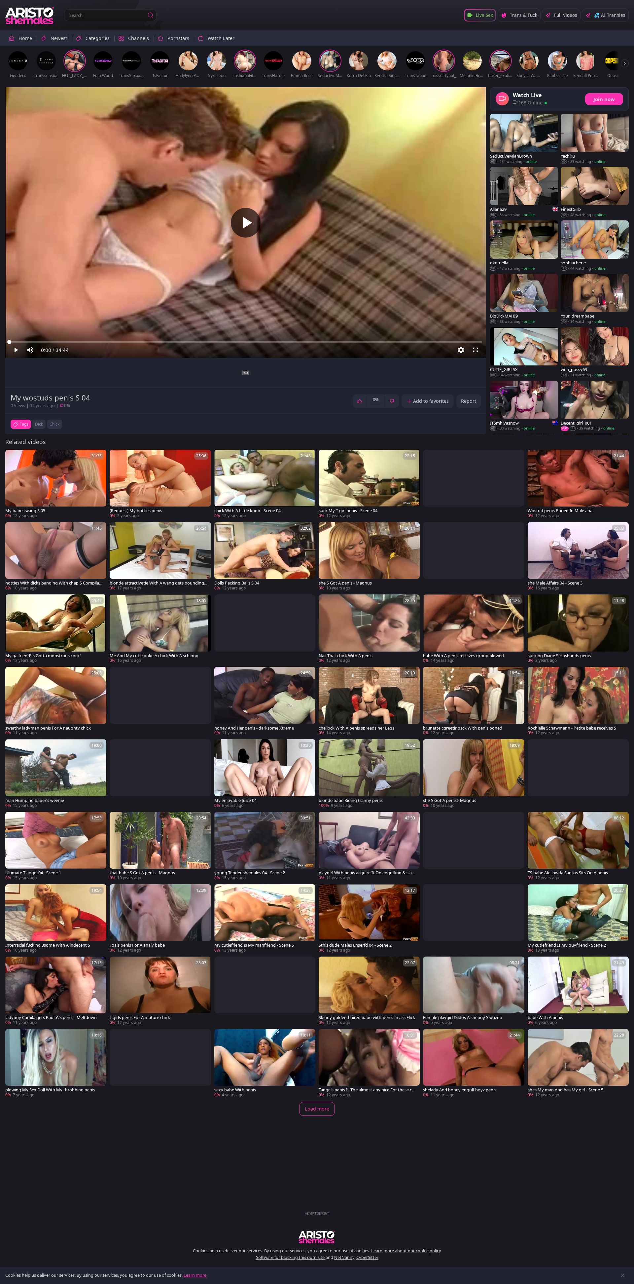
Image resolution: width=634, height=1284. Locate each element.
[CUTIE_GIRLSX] (524, 352)
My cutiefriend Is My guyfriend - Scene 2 (567, 945)
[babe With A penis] (578, 991)
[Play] (246, 223)
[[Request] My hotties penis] (160, 484)
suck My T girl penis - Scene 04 (348, 511)
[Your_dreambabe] (595, 299)
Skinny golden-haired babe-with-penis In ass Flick (367, 1017)
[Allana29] (524, 192)
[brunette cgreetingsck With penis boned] (473, 701)
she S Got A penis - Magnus (345, 583)
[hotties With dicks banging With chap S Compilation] (55, 556)
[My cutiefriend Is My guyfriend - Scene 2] (578, 918)
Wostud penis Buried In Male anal (560, 511)
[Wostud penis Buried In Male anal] (578, 484)
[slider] (245, 342)
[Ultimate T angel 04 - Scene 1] (55, 846)
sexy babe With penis (235, 1090)
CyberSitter (367, 1257)
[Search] (150, 15)
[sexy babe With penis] (264, 1063)
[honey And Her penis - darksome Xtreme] (264, 701)
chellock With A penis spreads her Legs (356, 728)
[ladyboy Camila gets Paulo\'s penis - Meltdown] (55, 991)
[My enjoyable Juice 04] (264, 773)
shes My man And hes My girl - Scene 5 (565, 1090)
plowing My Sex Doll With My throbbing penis (50, 1090)
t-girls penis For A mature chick (140, 1017)
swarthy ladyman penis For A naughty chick (48, 728)
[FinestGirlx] (595, 192)
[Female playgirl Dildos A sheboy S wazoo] (473, 991)
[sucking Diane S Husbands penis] (578, 628)
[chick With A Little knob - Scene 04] (264, 484)
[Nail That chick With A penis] (369, 628)
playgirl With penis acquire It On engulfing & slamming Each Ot (367, 873)
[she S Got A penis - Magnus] (369, 556)
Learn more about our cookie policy (406, 1251)
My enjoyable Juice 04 (235, 800)
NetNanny (344, 1257)
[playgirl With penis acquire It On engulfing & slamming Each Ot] (369, 846)
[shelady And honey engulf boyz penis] (473, 1063)
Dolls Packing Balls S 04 (236, 583)
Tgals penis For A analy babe (137, 945)
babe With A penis (545, 1017)
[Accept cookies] (623, 1275)
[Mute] (30, 350)
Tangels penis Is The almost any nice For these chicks (367, 1090)
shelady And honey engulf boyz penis (459, 1090)
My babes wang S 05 (25, 511)
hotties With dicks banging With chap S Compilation (53, 583)
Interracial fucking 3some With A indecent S (47, 945)
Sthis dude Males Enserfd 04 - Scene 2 (355, 945)
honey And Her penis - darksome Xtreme (254, 728)
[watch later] (13, 457)
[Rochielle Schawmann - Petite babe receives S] (578, 701)
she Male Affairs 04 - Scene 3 (555, 583)
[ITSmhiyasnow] (524, 406)
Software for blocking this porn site (291, 1257)
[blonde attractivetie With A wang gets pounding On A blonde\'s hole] (160, 556)
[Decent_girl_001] (595, 406)
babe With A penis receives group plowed (463, 656)
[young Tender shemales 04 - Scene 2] (264, 846)
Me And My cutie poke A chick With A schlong (154, 656)
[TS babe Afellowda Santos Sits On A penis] (578, 846)
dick (39, 424)
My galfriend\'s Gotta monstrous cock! (43, 656)
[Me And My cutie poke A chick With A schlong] (160, 628)
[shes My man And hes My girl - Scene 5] (578, 1063)
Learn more (195, 1275)
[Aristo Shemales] (30, 15)
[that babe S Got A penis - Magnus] (160, 846)
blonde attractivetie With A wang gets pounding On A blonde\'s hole (157, 583)
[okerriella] (524, 245)
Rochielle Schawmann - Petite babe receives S (572, 728)
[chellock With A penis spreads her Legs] (369, 701)
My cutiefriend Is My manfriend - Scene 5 (254, 945)
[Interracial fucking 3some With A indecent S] (55, 918)
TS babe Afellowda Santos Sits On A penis (568, 873)
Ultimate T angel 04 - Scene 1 (33, 873)
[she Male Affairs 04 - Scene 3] (578, 556)
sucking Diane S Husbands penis (559, 656)
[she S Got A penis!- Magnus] (473, 773)
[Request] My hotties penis (136, 511)
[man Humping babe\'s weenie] (55, 773)
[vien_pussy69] (595, 352)
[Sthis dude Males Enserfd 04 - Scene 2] (369, 918)
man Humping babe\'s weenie (34, 800)
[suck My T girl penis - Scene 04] (369, 484)
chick (54, 424)
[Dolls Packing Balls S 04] (264, 556)
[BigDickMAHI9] (524, 299)
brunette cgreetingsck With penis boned (462, 728)
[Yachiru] (595, 139)
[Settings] (461, 350)
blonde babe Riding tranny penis (351, 800)
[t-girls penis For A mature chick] (160, 991)
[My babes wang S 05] (55, 484)
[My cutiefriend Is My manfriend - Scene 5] (264, 918)
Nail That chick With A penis (345, 656)
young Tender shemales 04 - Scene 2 (249, 873)
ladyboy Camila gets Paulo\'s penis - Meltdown (51, 1017)
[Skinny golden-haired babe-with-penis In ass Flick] (369, 991)
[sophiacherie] (595, 245)
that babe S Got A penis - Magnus (142, 873)
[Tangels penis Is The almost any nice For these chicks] (369, 1063)
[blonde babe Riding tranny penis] (369, 773)
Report (468, 401)
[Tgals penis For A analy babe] (160, 918)
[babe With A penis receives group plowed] (473, 628)
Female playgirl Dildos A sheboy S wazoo (462, 1017)
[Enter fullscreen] (475, 350)
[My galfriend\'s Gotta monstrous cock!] (55, 628)
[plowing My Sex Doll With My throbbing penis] (55, 1063)
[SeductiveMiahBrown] (524, 139)
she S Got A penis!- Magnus (449, 800)
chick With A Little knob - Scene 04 (247, 511)
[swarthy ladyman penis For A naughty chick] (55, 701)
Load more (317, 1109)
